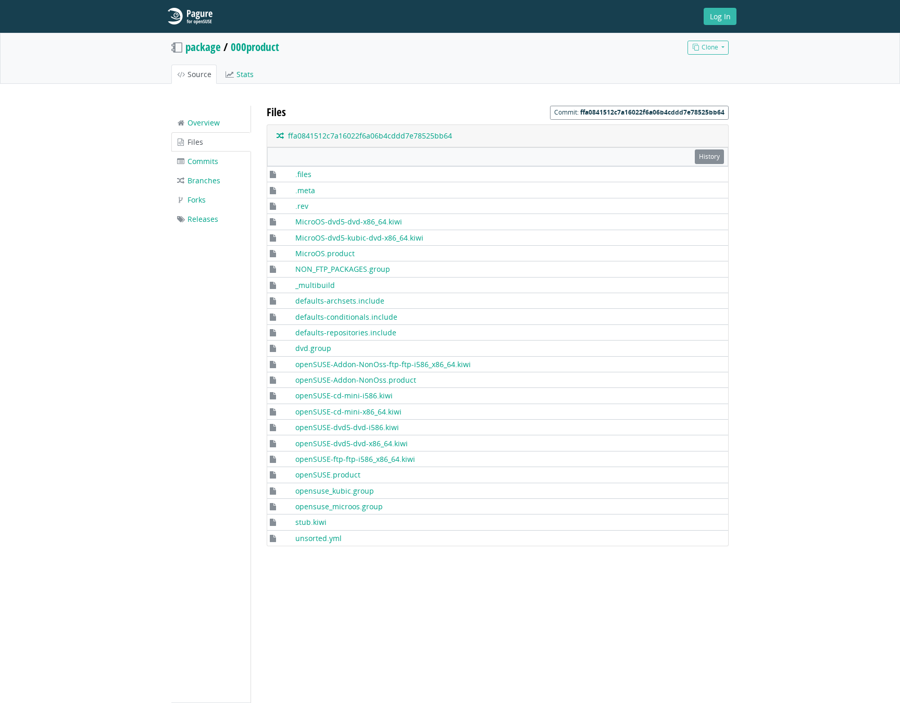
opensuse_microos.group (339, 506)
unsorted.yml (318, 538)
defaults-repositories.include (345, 332)
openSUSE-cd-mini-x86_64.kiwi (348, 412)
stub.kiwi (311, 522)
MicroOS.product (325, 253)
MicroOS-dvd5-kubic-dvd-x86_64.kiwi (359, 238)
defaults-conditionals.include (346, 317)
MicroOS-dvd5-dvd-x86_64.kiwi (348, 222)
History (709, 156)
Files (194, 142)
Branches (202, 180)
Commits (201, 161)
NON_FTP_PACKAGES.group (342, 269)
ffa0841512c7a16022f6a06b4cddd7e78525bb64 (368, 136)
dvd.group (313, 348)
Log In (720, 16)
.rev (301, 206)
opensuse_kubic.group (334, 491)
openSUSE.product (327, 475)
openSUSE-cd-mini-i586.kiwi (344, 395)
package (203, 47)
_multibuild (315, 285)
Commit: (639, 112)
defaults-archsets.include (339, 301)
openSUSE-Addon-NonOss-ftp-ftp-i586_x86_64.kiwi (383, 364)
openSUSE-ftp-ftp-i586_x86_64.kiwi (355, 459)
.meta (305, 190)
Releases (201, 219)
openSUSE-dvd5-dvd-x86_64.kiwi (351, 443)
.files (303, 174)
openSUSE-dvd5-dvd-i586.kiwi (347, 427)
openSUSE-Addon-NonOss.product (355, 380)
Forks (195, 200)
